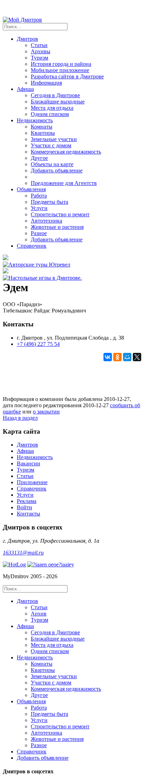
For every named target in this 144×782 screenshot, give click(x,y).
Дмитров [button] (27, 39)
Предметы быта (49, 202)
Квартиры (43, 133)
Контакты (28, 514)
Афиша (25, 451)
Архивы (40, 51)
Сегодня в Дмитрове (55, 95)
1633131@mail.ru (23, 553)
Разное (39, 233)
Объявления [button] (31, 189)
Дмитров (27, 445)
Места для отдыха (52, 108)
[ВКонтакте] (107, 357)
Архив (38, 614)
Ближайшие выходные (58, 101)
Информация (46, 83)
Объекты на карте (52, 164)
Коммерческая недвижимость (66, 152)
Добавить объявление (56, 170)
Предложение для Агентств (64, 183)
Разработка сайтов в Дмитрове (67, 76)
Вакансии (28, 463)
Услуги (39, 208)
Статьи (39, 45)
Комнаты (41, 127)
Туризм (39, 58)
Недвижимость (35, 457)
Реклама (26, 501)
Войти (24, 507)
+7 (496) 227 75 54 (38, 344)
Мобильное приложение (60, 70)
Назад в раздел (20, 418)
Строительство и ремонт (60, 214)
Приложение (32, 482)
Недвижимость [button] (35, 120)
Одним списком (50, 114)
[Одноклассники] (117, 357)
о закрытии (46, 412)
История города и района (61, 64)
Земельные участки (54, 139)
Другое (39, 158)
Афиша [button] (25, 89)
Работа (39, 196)
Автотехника (46, 221)
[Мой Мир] (127, 357)
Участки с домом (51, 145)
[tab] (79, 610)
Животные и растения (57, 227)
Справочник (31, 246)
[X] (137, 357)
